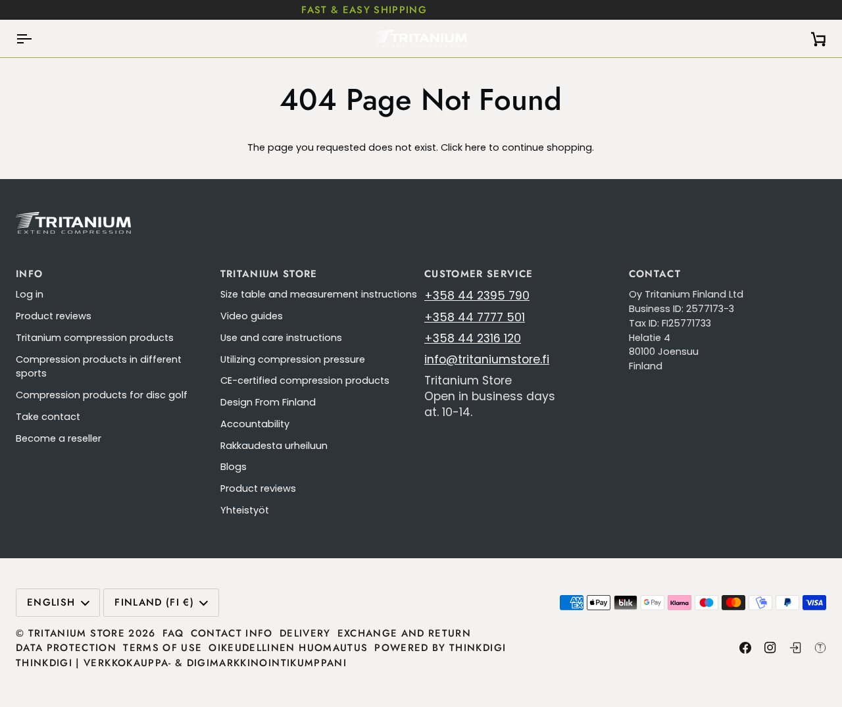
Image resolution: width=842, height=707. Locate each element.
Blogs (233, 466)
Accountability (254, 424)
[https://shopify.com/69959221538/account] (795, 648)
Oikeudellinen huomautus (288, 648)
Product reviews (53, 316)
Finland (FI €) (154, 602)
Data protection (66, 648)
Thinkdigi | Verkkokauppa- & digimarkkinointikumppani (181, 663)
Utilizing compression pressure (292, 359)
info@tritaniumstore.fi (486, 359)
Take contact (48, 416)
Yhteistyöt (244, 510)
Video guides (251, 316)
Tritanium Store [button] (269, 274)
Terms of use (162, 648)
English (51, 602)
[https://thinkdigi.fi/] (820, 648)
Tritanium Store (76, 633)
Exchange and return (404, 633)
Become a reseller (58, 438)
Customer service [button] (478, 274)
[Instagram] (770, 648)
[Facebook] (745, 648)
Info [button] (29, 274)
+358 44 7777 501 (474, 317)
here (475, 147)
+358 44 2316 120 (472, 338)
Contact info (232, 633)
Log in (29, 294)
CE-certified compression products (304, 380)
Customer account (657, 10)
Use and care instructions (281, 337)
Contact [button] (655, 274)
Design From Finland (268, 402)
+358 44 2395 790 (477, 295)
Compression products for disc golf (101, 395)
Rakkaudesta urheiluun (274, 445)
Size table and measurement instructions (318, 294)
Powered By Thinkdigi (440, 648)
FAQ (173, 633)
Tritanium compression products (95, 337)
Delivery (305, 633)
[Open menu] (35, 38)
